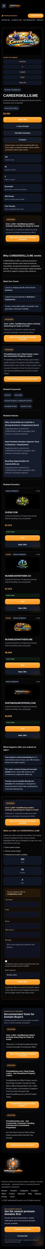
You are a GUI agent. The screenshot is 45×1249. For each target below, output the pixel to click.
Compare (22, 140)
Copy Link (22, 82)
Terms (12, 1197)
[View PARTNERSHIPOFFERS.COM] (22, 693)
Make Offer (22, 120)
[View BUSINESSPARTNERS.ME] (22, 629)
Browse (4, 1191)
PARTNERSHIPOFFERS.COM (20, 703)
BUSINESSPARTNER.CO (18, 576)
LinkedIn (22, 72)
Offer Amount (9, 930)
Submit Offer (23, 982)
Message (8, 940)
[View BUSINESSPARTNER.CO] (22, 566)
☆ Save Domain (22, 126)
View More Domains (22, 133)
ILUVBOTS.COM (8, 20)
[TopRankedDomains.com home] (26, 6)
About (3, 1194)
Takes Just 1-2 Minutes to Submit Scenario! (22, 238)
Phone (7, 921)
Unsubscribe (22, 1236)
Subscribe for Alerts (22, 1229)
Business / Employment (12, 90)
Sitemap (38, 1194)
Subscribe (21, 1194)
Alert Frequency (10, 970)
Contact (12, 1194)
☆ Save (37, 491)
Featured (13, 1191)
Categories (24, 1191)
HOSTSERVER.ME (21, 20)
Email (22, 77)
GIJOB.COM (11, 512)
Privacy (4, 1197)
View (22, 538)
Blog (30, 1194)
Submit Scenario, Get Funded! (22, 1145)
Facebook (22, 61)
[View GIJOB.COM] (22, 502)
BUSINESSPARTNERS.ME (18, 639)
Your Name (9, 899)
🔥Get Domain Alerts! (35, 15)
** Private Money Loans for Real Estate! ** (22, 379)
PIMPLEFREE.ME (34, 20)
